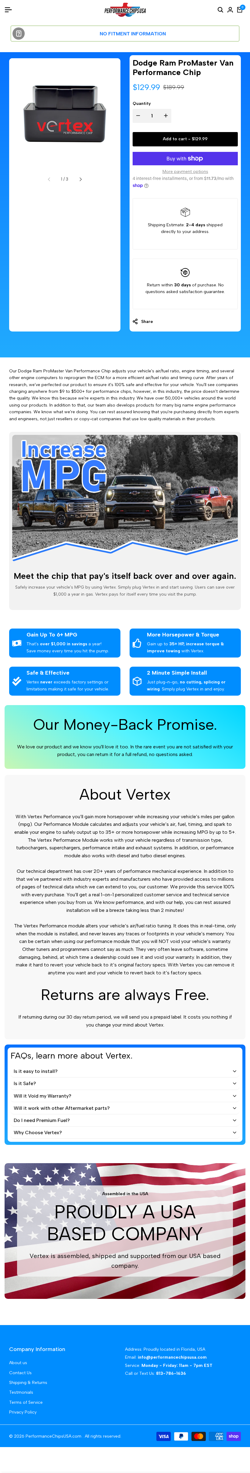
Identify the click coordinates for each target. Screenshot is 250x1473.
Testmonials (21, 1392)
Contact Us (20, 1372)
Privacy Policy (23, 1412)
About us (18, 1362)
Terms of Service (26, 1402)
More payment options (185, 171)
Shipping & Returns (28, 1382)
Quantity (142, 103)
